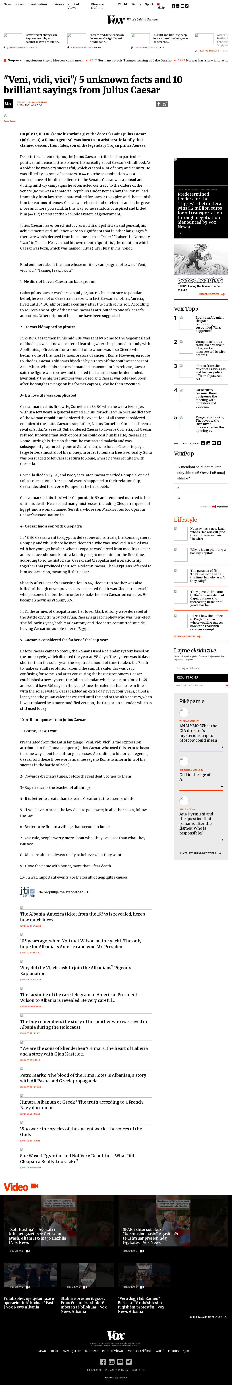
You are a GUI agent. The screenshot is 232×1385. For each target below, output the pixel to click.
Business (57, 4)
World (122, 4)
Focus (19, 4)
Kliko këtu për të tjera (209, 294)
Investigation (37, 4)
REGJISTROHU (187, 677)
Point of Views (73, 5)
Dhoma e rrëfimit (97, 5)
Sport (149, 4)
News (8, 4)
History (136, 4)
